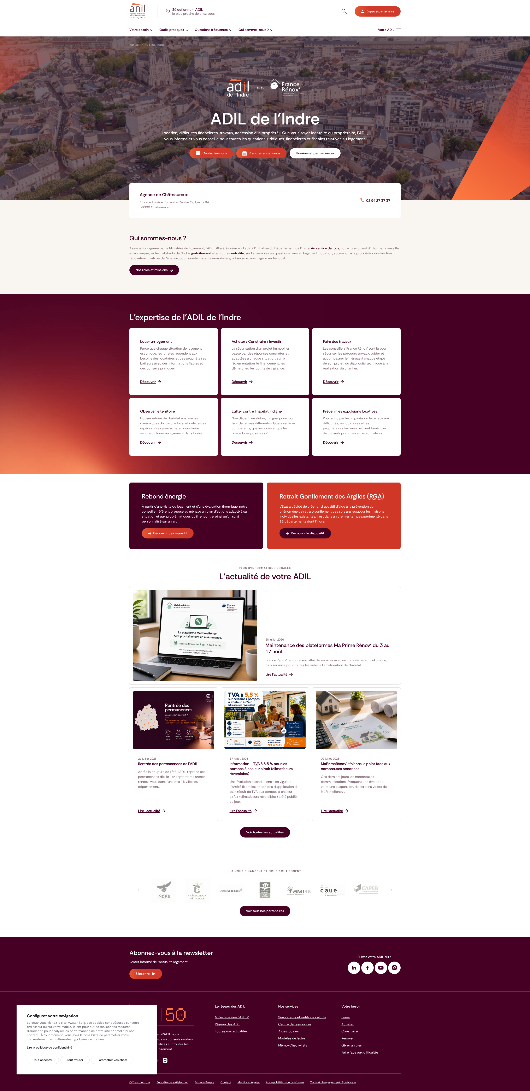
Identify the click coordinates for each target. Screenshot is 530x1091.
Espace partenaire (380, 11)
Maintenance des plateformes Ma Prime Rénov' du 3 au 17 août (327, 648)
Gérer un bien (351, 1045)
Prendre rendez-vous (264, 153)
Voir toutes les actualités (265, 832)
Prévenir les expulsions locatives (350, 411)
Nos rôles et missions (152, 270)
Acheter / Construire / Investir (256, 341)
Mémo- (292, 1045)
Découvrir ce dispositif (170, 533)
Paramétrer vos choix (112, 1060)
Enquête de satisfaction (172, 1082)
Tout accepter (42, 1060)
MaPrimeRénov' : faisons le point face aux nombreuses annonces (355, 766)
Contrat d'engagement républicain (333, 1082)
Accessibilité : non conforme (285, 1082)
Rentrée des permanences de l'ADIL (168, 763)
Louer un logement (156, 341)
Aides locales (288, 1031)
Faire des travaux (337, 341)
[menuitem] (141, 29)
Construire (349, 1031)
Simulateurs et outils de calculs (302, 1017)
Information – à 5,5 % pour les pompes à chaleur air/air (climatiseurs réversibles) (261, 768)
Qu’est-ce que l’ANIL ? (232, 1017)
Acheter (347, 1024)
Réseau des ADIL (227, 1024)
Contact (225, 1082)
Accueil (134, 45)
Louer (345, 1017)
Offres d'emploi (139, 1082)
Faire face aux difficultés (359, 1052)
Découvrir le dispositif (308, 533)
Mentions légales (248, 1082)
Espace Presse (204, 1082)
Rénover (347, 1038)
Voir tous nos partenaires (265, 911)
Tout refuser (75, 1060)
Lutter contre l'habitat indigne (257, 411)
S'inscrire (143, 974)
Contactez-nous (214, 153)
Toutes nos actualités (231, 1031)
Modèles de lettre (291, 1038)
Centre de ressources (294, 1024)
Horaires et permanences (315, 153)
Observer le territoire (157, 411)
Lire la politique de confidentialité (49, 1047)
